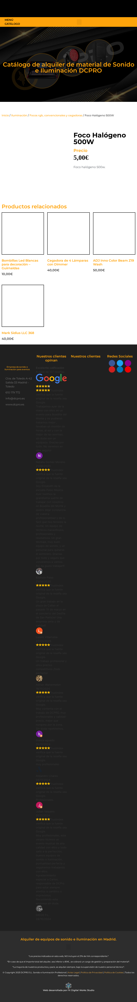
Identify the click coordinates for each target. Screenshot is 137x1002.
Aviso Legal (73, 972)
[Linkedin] (120, 369)
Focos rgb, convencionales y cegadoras (56, 115)
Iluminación (19, 115)
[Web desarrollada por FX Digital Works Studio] (68, 986)
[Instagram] (128, 363)
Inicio (5, 115)
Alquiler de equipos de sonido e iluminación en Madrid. (68, 939)
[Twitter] (120, 363)
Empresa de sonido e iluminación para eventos (17, 368)
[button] (82, 7)
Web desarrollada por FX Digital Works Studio (68, 990)
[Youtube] (112, 369)
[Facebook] (112, 363)
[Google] (128, 369)
